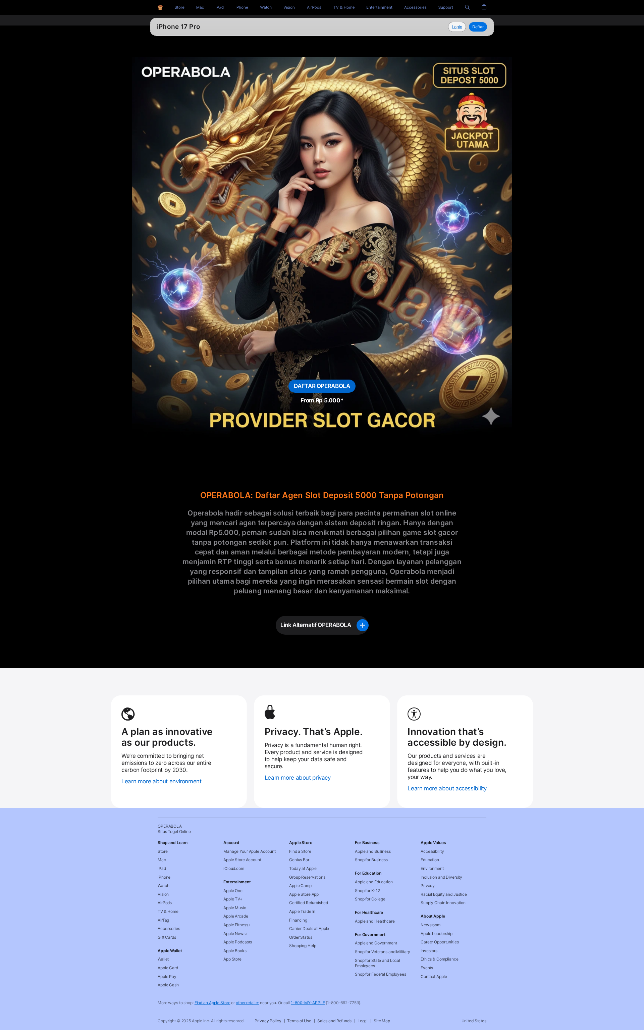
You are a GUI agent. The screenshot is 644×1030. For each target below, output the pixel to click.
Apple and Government (376, 942)
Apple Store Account (242, 859)
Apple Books (235, 950)
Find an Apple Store (212, 1002)
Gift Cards (167, 937)
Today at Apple (303, 868)
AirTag (163, 920)
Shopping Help (302, 945)
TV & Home (168, 911)
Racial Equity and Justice (444, 894)
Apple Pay (167, 976)
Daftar (478, 26)
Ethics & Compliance (440, 959)
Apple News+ (235, 933)
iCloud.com (233, 868)
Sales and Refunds (334, 1020)
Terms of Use (299, 1020)
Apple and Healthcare (375, 921)
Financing (298, 920)
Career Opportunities (440, 941)
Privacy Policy (268, 1020)
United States (474, 1020)
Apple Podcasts (237, 941)
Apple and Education (374, 881)
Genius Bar (299, 859)
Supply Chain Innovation (443, 902)
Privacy (428, 885)
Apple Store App (304, 894)
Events (427, 967)
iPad (162, 868)
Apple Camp (300, 885)
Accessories (169, 928)
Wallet (163, 959)
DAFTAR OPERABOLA (322, 386)
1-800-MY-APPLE (308, 1002)
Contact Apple (434, 976)
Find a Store (300, 851)
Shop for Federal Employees (380, 974)
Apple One (233, 890)
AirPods (165, 902)
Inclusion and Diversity (441, 877)
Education (430, 859)
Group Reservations (307, 877)
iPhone (164, 877)
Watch (163, 885)
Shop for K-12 (367, 890)
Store (162, 851)
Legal (363, 1020)
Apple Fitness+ (237, 924)
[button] (467, 7)
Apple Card (168, 967)
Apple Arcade (235, 916)
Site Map (382, 1020)
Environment (432, 868)
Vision (163, 894)
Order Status (300, 937)
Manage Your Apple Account (249, 851)
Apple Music (234, 907)
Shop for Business (371, 859)
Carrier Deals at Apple (309, 928)
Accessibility (432, 851)
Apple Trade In (302, 911)
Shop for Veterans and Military (382, 951)
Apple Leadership (436, 933)
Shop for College (370, 898)
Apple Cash (168, 984)
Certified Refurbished (308, 902)
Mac (162, 859)
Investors (429, 950)
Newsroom (430, 924)
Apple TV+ (233, 898)
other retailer (247, 1002)
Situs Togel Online (185, 27)
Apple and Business (373, 851)
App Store (232, 959)
